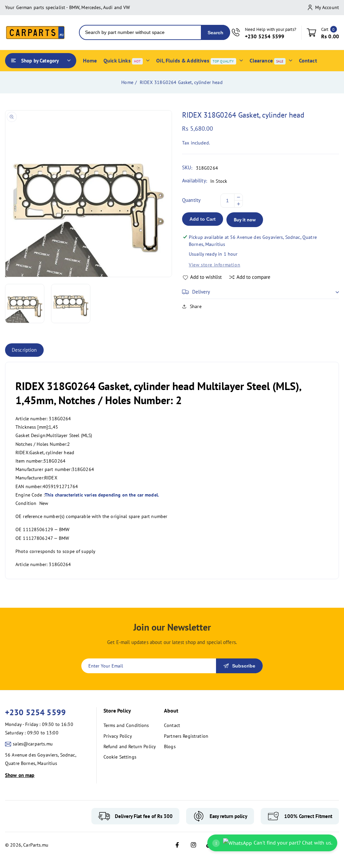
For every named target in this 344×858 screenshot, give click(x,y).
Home (127, 82)
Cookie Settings (119, 757)
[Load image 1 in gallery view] (24, 303)
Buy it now (245, 220)
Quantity (191, 200)
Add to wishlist (206, 277)
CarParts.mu (35, 845)
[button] (260, 292)
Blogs (170, 746)
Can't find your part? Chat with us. (273, 842)
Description (24, 350)
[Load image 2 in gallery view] (70, 303)
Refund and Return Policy (129, 746)
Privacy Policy (117, 736)
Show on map (20, 775)
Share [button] (196, 306)
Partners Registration (186, 736)
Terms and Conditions (126, 725)
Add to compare (253, 277)
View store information (214, 265)
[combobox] (140, 32)
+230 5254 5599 (35, 712)
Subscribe (243, 666)
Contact (172, 725)
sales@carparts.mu (33, 744)
